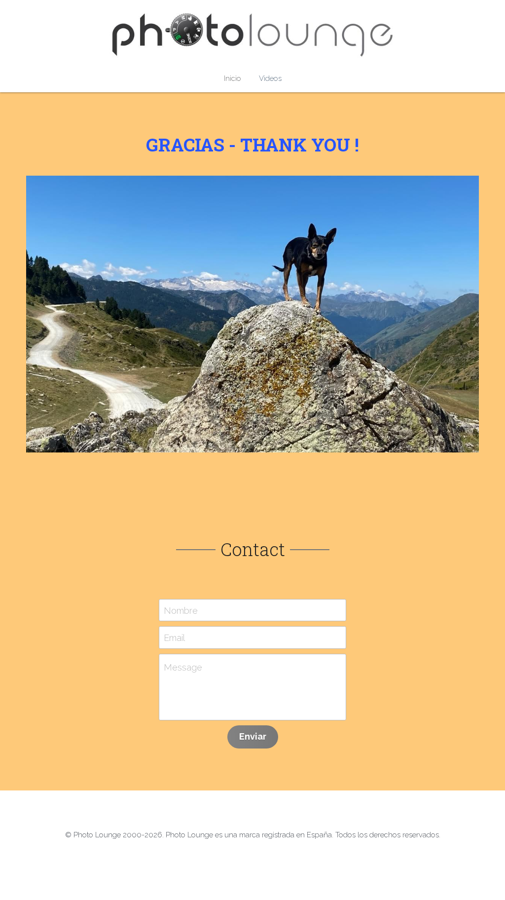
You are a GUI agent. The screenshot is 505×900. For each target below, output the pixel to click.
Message (183, 667)
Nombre (181, 610)
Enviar (252, 736)
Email (174, 638)
